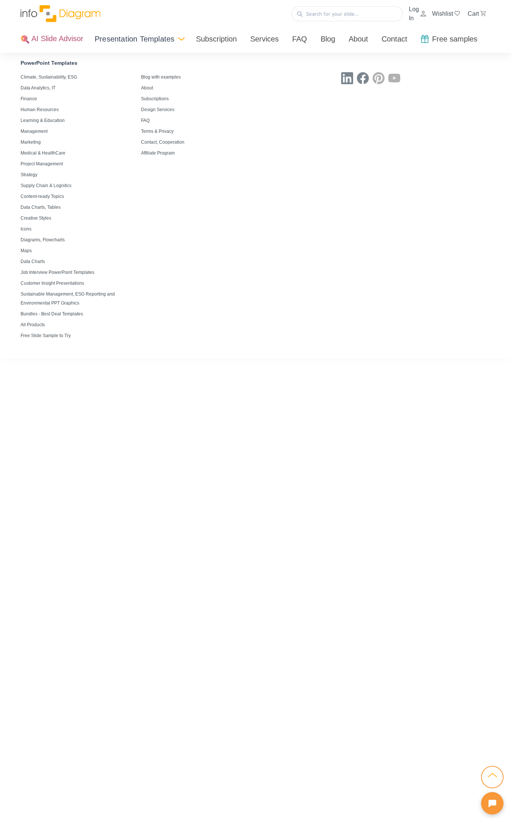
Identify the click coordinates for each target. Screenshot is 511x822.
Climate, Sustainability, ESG (49, 77)
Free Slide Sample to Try (46, 335)
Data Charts (33, 261)
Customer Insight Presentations (52, 283)
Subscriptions (155, 98)
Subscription (216, 39)
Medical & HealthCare (43, 153)
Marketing (31, 142)
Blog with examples (161, 77)
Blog (328, 39)
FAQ (299, 39)
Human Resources (40, 109)
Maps (26, 250)
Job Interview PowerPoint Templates (57, 272)
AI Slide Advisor (56, 38)
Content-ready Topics (42, 196)
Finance (29, 98)
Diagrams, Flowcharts (43, 239)
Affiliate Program (158, 153)
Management (34, 131)
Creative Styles (36, 218)
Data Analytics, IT (38, 88)
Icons (26, 229)
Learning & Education (43, 120)
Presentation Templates (134, 39)
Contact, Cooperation (162, 142)
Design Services (157, 109)
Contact (394, 39)
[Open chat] (492, 803)
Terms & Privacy (157, 131)
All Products (33, 324)
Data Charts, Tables (41, 207)
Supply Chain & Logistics (46, 185)
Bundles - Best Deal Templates (52, 314)
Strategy (29, 174)
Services (264, 39)
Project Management (42, 163)
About (358, 39)
